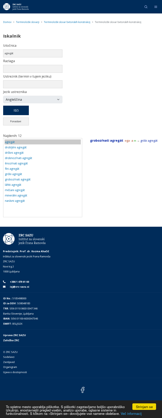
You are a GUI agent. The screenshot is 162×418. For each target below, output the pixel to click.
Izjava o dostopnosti (15, 372)
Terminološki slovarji (27, 22)
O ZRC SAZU (10, 352)
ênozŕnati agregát (16, 163)
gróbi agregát (13, 174)
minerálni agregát (16, 195)
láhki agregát (13, 185)
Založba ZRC (11, 340)
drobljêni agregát (16, 147)
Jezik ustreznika (15, 92)
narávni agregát (15, 201)
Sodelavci (8, 357)
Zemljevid (9, 362)
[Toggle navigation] (156, 7)
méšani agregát (15, 190)
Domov (7, 22)
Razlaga (9, 61)
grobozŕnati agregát (18, 179)
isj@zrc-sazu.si (19, 286)
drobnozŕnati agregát (18, 158)
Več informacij (131, 413)
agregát (10, 142)
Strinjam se (144, 406)
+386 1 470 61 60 (19, 281)
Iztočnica (9, 45)
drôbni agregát (14, 152)
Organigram (10, 367)
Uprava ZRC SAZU (14, 335)
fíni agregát (12, 169)
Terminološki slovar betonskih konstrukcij (67, 22)
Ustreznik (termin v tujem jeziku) (27, 76)
